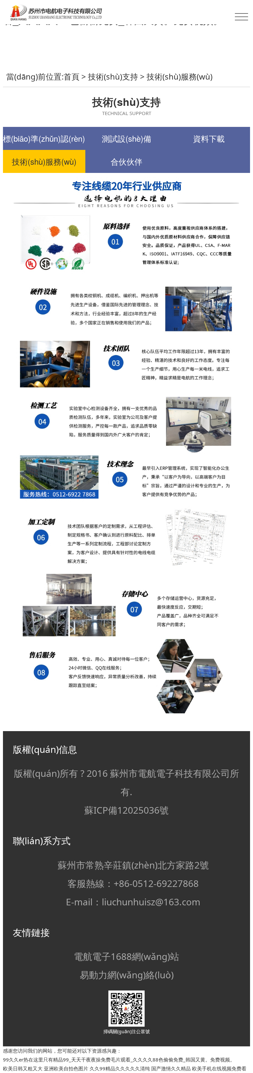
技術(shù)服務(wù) (179, 76)
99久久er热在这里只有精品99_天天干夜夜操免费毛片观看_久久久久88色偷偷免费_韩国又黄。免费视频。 (119, 1059)
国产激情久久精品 (171, 1068)
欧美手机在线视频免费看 (219, 1068)
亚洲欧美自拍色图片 (66, 1068)
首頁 (71, 76)
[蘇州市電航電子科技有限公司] (126, 12)
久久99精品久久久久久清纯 (120, 1068)
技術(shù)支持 (113, 76)
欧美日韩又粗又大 (22, 1068)
